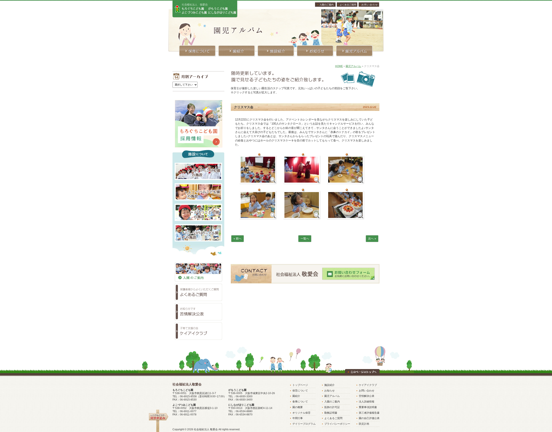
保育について (300, 390)
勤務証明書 (330, 412)
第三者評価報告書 (369, 412)
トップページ (300, 385)
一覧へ (305, 238)
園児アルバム (353, 66)
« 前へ (238, 238)
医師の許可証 (332, 407)
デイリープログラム (304, 423)
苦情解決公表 (366, 396)
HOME (339, 66)
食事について (300, 401)
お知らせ (329, 390)
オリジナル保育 (301, 412)
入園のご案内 (332, 401)
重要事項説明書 (368, 407)
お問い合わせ (366, 390)
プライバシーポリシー (337, 423)
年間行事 (297, 418)
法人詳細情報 (366, 401)
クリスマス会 (243, 107)
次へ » (372, 238)
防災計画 (364, 423)
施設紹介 (329, 385)
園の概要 (297, 407)
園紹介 (296, 396)
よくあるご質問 (333, 418)
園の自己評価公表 (369, 418)
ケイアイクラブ (368, 385)
